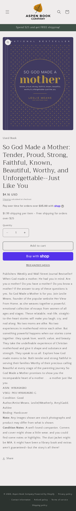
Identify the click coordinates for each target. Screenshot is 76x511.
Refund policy (41, 500)
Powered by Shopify (44, 494)
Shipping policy (39, 505)
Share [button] (9, 458)
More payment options (38, 265)
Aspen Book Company (23, 494)
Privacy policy (65, 494)
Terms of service (59, 500)
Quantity (7, 225)
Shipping (7, 199)
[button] (7, 12)
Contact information (21, 500)
